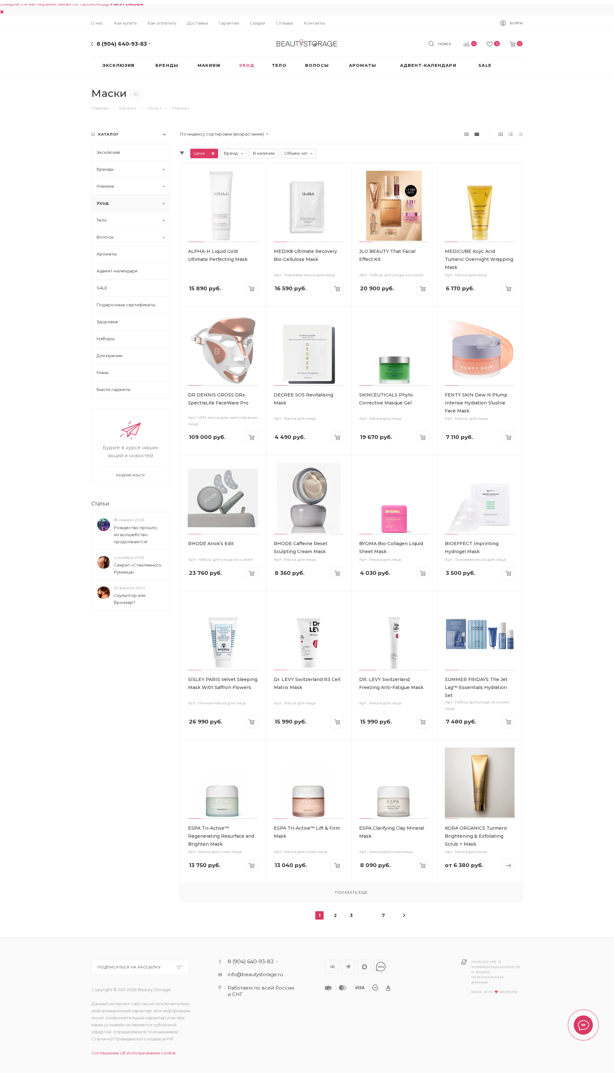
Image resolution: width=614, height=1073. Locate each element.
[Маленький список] (466, 134)
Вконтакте (332, 967)
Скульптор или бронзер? (130, 599)
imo (381, 967)
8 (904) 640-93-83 (122, 44)
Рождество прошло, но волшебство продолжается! (136, 534)
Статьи (100, 504)
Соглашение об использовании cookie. (134, 1052)
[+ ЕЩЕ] (511, 65)
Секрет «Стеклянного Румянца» (137, 568)
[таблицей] (520, 134)
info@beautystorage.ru (255, 974)
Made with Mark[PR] (494, 992)
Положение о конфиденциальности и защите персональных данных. (495, 972)
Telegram (348, 967)
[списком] (510, 134)
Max (364, 967)
